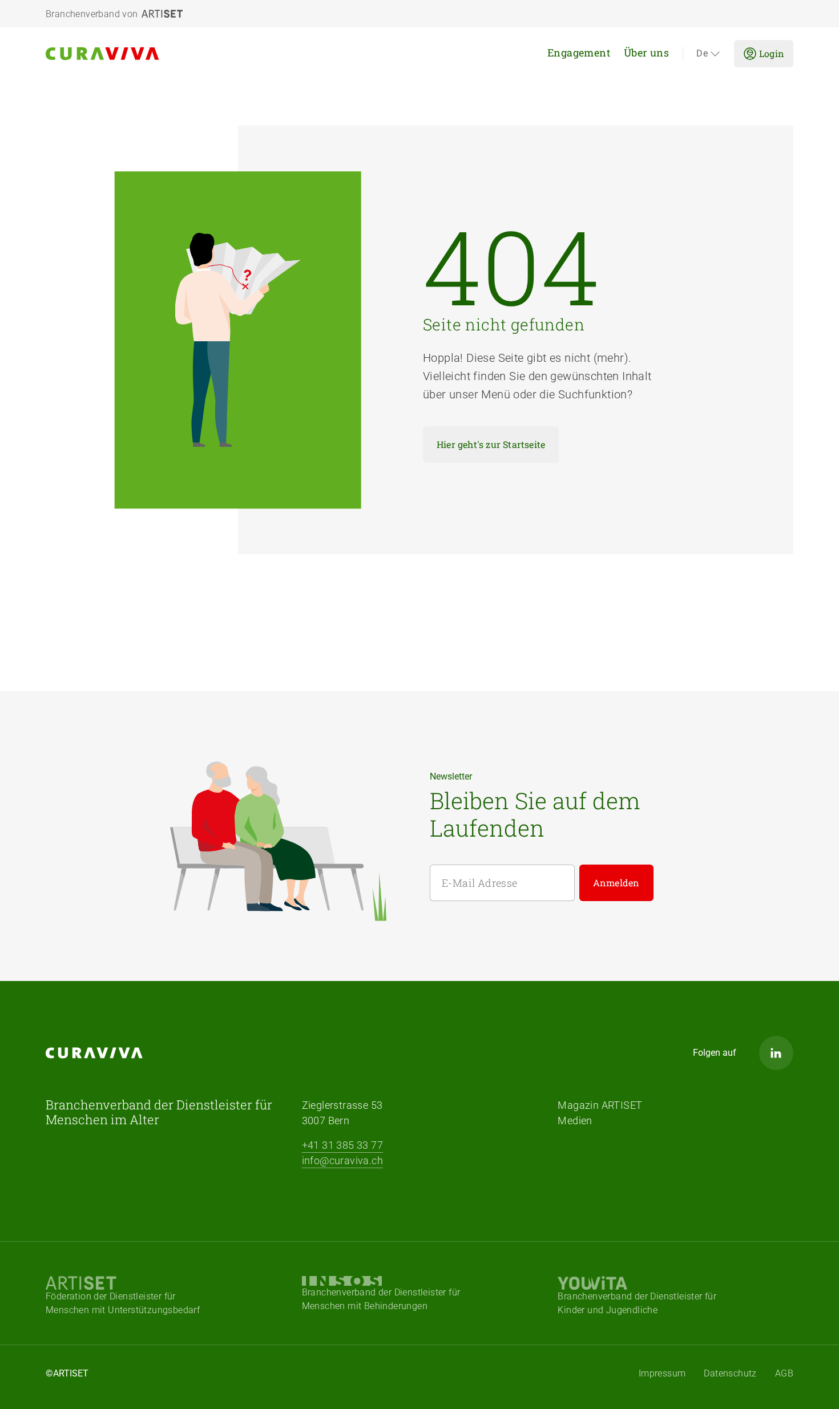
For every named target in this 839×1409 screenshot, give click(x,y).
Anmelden (616, 883)
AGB (784, 1373)
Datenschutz (730, 1373)
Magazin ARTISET (600, 1105)
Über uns (646, 52)
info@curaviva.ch (342, 1160)
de (702, 54)
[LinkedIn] (776, 1053)
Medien (575, 1121)
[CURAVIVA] (162, 54)
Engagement (578, 52)
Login (771, 53)
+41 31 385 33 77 (342, 1145)
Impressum (662, 1373)
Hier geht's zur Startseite (491, 444)
